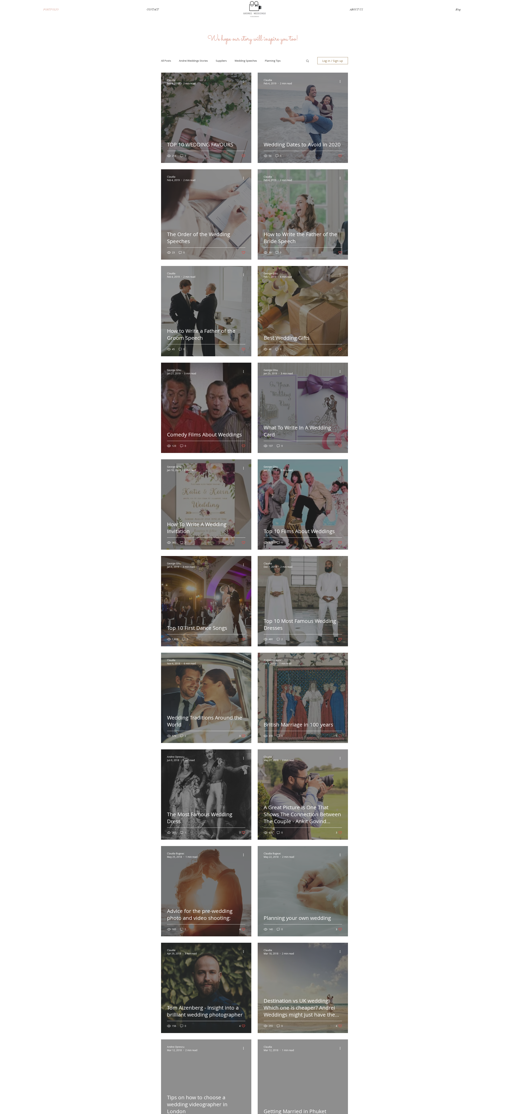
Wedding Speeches (246, 60)
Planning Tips (273, 60)
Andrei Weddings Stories (193, 60)
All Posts (166, 60)
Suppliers (221, 60)
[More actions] (244, 81)
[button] (307, 61)
